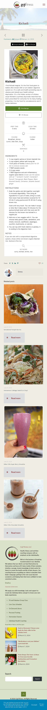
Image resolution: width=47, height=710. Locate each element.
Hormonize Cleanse (15, 617)
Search (8, 673)
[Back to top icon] (23, 694)
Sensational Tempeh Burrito (12, 329)
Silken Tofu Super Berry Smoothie (14, 464)
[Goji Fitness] (23, 4)
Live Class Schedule (15, 604)
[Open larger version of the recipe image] (23, 64)
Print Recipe (31, 44)
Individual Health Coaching (17, 621)
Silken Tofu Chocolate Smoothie (14, 525)
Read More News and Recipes (14, 624)
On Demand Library (15, 608)
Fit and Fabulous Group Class (18, 600)
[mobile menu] (44, 5)
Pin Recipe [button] (24, 115)
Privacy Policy (41, 704)
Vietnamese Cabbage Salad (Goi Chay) (16, 390)
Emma (16, 39)
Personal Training (14, 613)
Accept (34, 704)
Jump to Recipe (18, 44)
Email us (8, 583)
